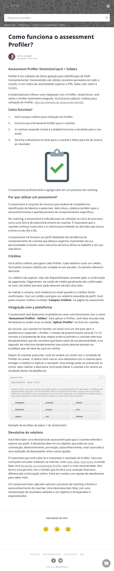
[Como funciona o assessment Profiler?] (12, 7)
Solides (12, 87)
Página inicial (11, 25)
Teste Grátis (35, 554)
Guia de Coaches (70, 554)
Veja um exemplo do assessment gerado (59, 102)
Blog (82, 554)
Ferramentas (25, 25)
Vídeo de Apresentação (52, 554)
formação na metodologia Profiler (41, 465)
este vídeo (73, 462)
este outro (87, 462)
